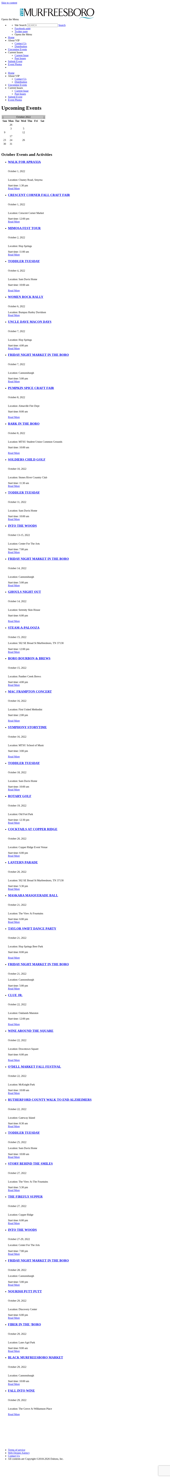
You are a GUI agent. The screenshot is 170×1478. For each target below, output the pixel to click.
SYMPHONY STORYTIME (27, 727)
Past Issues (20, 58)
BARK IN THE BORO (24, 423)
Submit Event (15, 61)
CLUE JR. (15, 995)
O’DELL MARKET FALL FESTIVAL (34, 1066)
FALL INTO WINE (21, 1390)
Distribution (21, 46)
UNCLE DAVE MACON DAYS (29, 321)
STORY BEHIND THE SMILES (30, 1163)
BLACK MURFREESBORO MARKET (35, 1357)
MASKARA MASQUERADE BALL (33, 895)
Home (11, 37)
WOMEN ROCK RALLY (25, 297)
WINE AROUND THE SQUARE (30, 1031)
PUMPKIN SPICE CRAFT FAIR (31, 388)
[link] (88, 37)
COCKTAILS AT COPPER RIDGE (32, 829)
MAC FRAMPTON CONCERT (30, 691)
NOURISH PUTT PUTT (25, 1291)
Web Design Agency (19, 1452)
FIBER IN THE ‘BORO (24, 1324)
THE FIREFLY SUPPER (25, 1196)
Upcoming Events (17, 49)
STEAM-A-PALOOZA (24, 627)
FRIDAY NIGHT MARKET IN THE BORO (38, 355)
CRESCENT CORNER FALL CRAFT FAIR (39, 195)
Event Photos (15, 64)
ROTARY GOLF (19, 796)
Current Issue (22, 55)
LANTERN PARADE (23, 862)
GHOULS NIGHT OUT (24, 592)
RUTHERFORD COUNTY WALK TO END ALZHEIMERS (50, 1099)
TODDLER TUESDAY (24, 261)
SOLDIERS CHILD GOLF (26, 459)
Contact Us (20, 43)
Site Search (20, 25)
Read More (14, 188)
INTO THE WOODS (22, 525)
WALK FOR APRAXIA (24, 162)
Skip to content (9, 2)
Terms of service (16, 1449)
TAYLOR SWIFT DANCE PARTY (32, 928)
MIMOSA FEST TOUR (24, 228)
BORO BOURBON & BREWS (29, 658)
